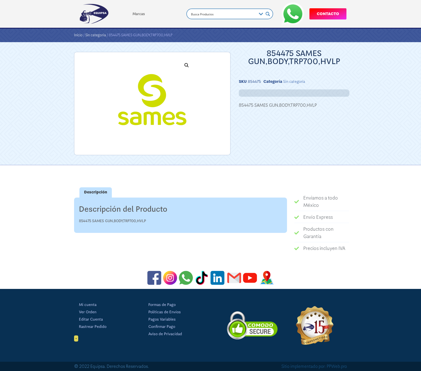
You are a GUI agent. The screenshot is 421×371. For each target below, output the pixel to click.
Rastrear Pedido (92, 326)
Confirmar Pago (161, 326)
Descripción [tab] (95, 192)
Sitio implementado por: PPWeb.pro (314, 366)
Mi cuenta (87, 304)
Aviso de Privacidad (165, 334)
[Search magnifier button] (267, 13)
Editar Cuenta (91, 319)
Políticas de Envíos (164, 312)
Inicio (78, 35)
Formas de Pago (162, 304)
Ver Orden (87, 312)
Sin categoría (95, 35)
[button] (186, 65)
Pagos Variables (162, 319)
